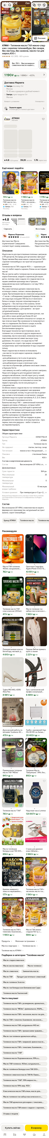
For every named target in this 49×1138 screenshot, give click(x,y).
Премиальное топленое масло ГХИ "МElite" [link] (12, 771)
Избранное (24, 1134)
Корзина (34, 1134)
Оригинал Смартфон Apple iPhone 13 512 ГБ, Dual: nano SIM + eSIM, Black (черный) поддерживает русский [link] (36, 568)
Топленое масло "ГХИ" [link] (12, 811)
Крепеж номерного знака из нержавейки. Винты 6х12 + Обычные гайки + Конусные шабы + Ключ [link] (13, 890)
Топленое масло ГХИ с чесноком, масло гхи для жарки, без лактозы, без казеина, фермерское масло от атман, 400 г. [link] (28, 201)
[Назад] (5, 5)
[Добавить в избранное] (39, 5)
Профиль (44, 1134)
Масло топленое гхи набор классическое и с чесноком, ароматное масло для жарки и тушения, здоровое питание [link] (36, 610)
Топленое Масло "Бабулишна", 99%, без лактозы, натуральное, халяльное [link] (35, 771)
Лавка (15, 1134)
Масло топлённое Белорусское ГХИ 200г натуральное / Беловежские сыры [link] (12, 850)
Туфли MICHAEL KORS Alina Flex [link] (12, 691)
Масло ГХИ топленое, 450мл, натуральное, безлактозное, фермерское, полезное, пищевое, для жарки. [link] (12, 568)
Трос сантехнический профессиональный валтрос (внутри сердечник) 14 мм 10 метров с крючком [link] (35, 691)
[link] (14, 960)
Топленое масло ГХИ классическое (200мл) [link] (12, 610)
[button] (5, 38)
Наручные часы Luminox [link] (36, 811)
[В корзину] (17, 192)
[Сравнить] (34, 5)
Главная (5, 1134)
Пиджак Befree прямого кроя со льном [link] (36, 650)
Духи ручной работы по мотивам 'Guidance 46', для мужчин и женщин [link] (12, 731)
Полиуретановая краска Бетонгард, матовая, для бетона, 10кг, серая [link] (13, 650)
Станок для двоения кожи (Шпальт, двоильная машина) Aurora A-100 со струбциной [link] (34, 850)
